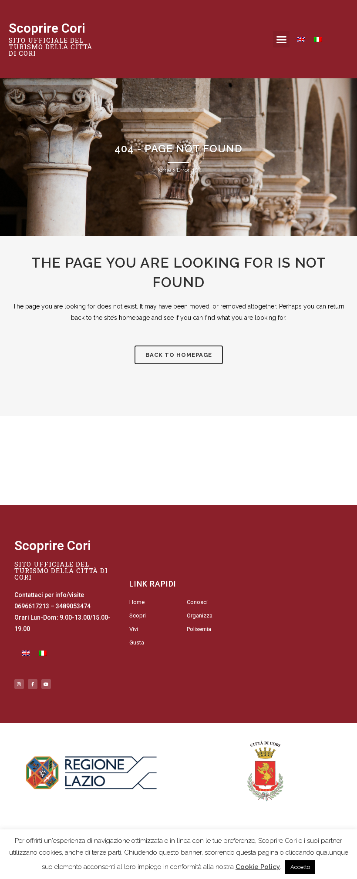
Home (163, 170)
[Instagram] (19, 684)
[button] (281, 39)
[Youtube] (46, 684)
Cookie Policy (258, 867)
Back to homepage (178, 355)
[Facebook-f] (32, 684)
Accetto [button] (300, 867)
